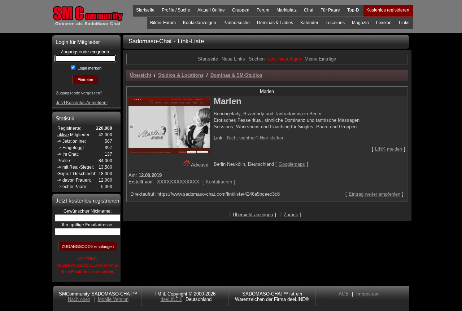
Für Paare (330, 10)
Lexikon (384, 22)
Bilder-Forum (163, 22)
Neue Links (233, 59)
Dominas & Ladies (275, 22)
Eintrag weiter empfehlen (374, 194)
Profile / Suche (176, 10)
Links (404, 22)
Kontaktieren (219, 182)
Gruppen (240, 10)
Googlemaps (292, 164)
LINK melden (388, 149)
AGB (344, 294)
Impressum (368, 294)
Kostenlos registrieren (387, 10)
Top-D (353, 10)
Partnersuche (236, 22)
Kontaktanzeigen (199, 22)
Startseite (145, 10)
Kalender (309, 22)
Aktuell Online (211, 10)
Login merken (89, 68)
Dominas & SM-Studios (236, 75)
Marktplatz (286, 10)
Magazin (360, 22)
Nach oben (79, 299)
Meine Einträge (320, 59)
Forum (263, 10)
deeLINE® (171, 299)
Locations (335, 22)
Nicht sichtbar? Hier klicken (255, 138)
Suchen (257, 59)
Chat (308, 10)
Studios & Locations (181, 75)
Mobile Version (113, 299)
